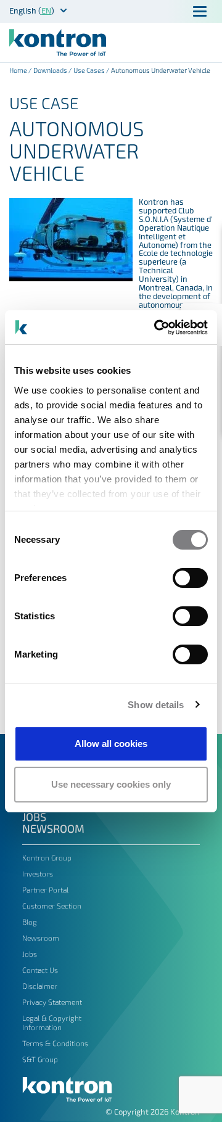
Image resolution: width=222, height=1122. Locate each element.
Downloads (50, 70)
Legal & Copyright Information (51, 1022)
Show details (156, 704)
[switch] (190, 578)
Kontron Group (47, 857)
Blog (29, 921)
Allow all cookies (111, 743)
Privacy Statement (52, 1001)
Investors (37, 873)
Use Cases (89, 70)
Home (18, 70)
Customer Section (51, 905)
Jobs (34, 816)
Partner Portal (45, 889)
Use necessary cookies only (111, 784)
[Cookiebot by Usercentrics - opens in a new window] (156, 328)
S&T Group (40, 1059)
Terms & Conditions (55, 1043)
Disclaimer (39, 985)
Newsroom (53, 828)
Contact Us (40, 969)
